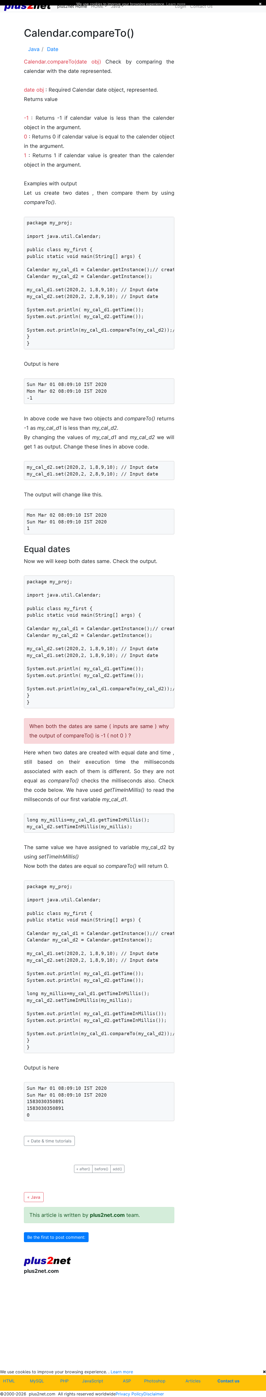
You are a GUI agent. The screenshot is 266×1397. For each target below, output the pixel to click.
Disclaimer (153, 1393)
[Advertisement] (99, 1321)
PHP (64, 1380)
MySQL (37, 1380)
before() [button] (101, 1169)
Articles (193, 1380)
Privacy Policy (129, 1393)
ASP (127, 1380)
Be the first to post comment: (56, 1237)
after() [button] (83, 1169)
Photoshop (154, 1380)
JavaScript (92, 1380)
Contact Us (201, 6)
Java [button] (33, 1197)
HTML (9, 1380)
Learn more (122, 1371)
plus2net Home (72, 6)
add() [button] (117, 1169)
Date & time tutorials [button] (49, 1140)
